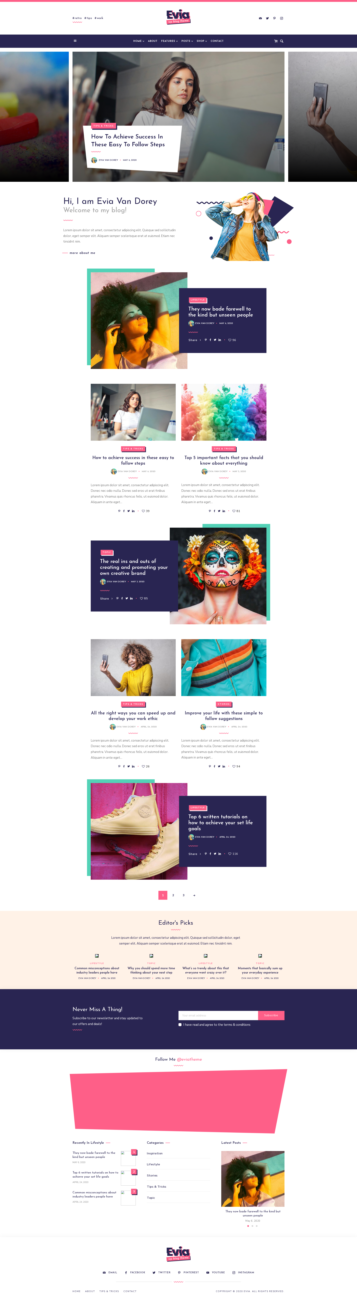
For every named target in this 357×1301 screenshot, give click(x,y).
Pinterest (191, 1272)
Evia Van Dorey (108, 160)
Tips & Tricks (103, 126)
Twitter (164, 1272)
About (152, 41)
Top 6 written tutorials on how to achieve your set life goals (220, 823)
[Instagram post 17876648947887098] (239, 1103)
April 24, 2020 (149, 727)
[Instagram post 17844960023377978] (279, 1099)
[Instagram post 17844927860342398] (198, 1099)
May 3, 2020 (137, 582)
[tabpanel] (252, 1187)
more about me (82, 253)
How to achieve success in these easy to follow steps (128, 141)
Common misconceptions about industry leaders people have (94, 1194)
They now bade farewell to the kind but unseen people (94, 1155)
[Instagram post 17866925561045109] (78, 1103)
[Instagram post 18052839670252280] (158, 1103)
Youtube (218, 1272)
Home (137, 41)
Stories (224, 704)
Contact (217, 41)
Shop (200, 41)
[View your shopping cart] (276, 41)
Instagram (246, 1272)
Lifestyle (198, 299)
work (100, 18)
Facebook (137, 1272)
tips (89, 18)
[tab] (248, 1226)
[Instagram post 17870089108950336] (118, 1099)
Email (112, 1272)
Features (168, 41)
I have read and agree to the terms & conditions (216, 1025)
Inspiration (155, 1153)
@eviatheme (189, 1059)
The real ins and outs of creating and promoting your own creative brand (134, 567)
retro (78, 18)
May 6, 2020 (130, 160)
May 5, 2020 (239, 471)
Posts (185, 41)
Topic (106, 552)
